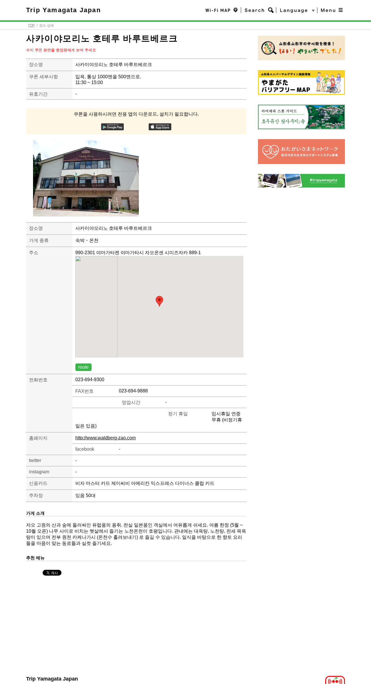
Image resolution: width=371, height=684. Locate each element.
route (83, 367)
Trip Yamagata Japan (63, 10)
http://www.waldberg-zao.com (105, 437)
